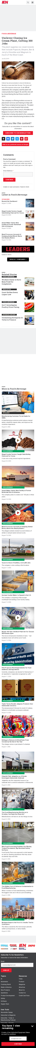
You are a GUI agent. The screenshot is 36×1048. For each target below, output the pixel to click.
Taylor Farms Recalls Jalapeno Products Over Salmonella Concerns (17, 704)
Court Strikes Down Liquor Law (10, 293)
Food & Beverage (9, 34)
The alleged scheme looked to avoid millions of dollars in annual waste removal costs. (17, 532)
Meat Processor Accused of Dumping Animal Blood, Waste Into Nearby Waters (12, 236)
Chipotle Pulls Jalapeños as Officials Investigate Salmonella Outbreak (14, 777)
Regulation (7, 289)
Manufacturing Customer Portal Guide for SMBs (16, 417)
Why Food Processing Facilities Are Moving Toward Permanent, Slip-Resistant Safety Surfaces (16, 848)
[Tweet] (17, 139)
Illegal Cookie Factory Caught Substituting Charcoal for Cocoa (13, 212)
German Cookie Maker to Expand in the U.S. (16, 595)
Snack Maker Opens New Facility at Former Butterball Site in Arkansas (11, 224)
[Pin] (21, 139)
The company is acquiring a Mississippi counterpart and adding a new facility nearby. (16, 598)
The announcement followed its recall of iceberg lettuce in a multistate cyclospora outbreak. (17, 709)
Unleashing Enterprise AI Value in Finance (12, 319)
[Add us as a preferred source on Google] (26, 139)
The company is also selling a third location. (15, 565)
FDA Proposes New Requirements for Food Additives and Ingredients (16, 668)
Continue (18, 1044)
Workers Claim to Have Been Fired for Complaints (11, 282)
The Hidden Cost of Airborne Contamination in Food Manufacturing (17, 887)
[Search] (28, 2)
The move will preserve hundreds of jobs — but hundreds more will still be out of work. (16, 637)
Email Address (8, 170)
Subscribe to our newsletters (18, 133)
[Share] (8, 139)
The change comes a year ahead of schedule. (16, 744)
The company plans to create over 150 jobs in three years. (18, 496)
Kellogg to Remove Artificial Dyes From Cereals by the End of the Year (15, 741)
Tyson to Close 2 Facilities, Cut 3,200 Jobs (16, 563)
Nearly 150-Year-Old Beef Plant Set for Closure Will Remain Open (18, 632)
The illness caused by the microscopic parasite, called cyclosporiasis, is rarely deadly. (17, 928)
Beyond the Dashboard (9, 201)
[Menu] (32, 2)
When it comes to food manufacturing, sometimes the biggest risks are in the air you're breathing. (17, 891)
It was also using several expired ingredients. (16, 458)
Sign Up (6, 970)
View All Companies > (18, 259)
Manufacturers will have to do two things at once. (17, 816)
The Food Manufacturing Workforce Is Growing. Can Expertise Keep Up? (15, 813)
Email (2, 961)
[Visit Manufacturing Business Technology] (22, 948)
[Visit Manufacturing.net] (13, 948)
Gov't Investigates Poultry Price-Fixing (10, 306)
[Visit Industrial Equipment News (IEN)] (22, 945)
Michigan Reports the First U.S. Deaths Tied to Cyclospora (17, 923)
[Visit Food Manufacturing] (13, 945)
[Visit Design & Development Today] (4, 945)
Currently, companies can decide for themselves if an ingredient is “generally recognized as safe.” (17, 673)
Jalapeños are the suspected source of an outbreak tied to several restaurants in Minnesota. (17, 781)
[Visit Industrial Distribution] (4, 948)
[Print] (3, 139)
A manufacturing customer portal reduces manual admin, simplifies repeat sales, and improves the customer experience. (17, 422)
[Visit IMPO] (31, 945)
